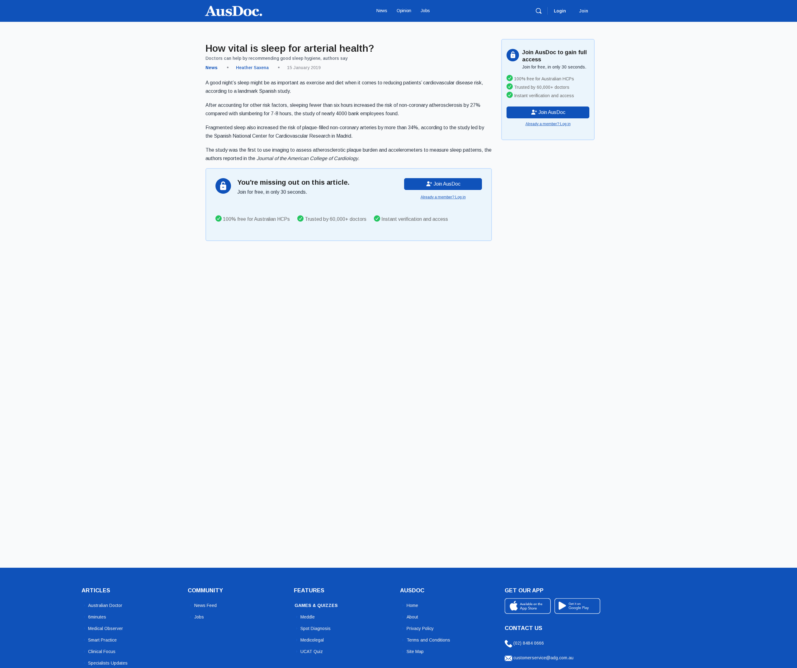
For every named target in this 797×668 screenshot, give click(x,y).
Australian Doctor (105, 605)
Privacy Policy (420, 628)
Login (560, 10)
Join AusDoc (446, 184)
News (211, 67)
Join (583, 10)
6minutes (97, 616)
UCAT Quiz (311, 651)
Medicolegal (312, 639)
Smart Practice (102, 639)
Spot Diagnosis (315, 628)
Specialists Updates (108, 663)
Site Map (415, 651)
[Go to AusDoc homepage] (233, 10)
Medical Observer (105, 628)
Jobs (199, 616)
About (412, 616)
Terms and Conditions (428, 639)
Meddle (307, 616)
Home (412, 605)
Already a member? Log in (443, 197)
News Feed (205, 605)
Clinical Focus (102, 651)
